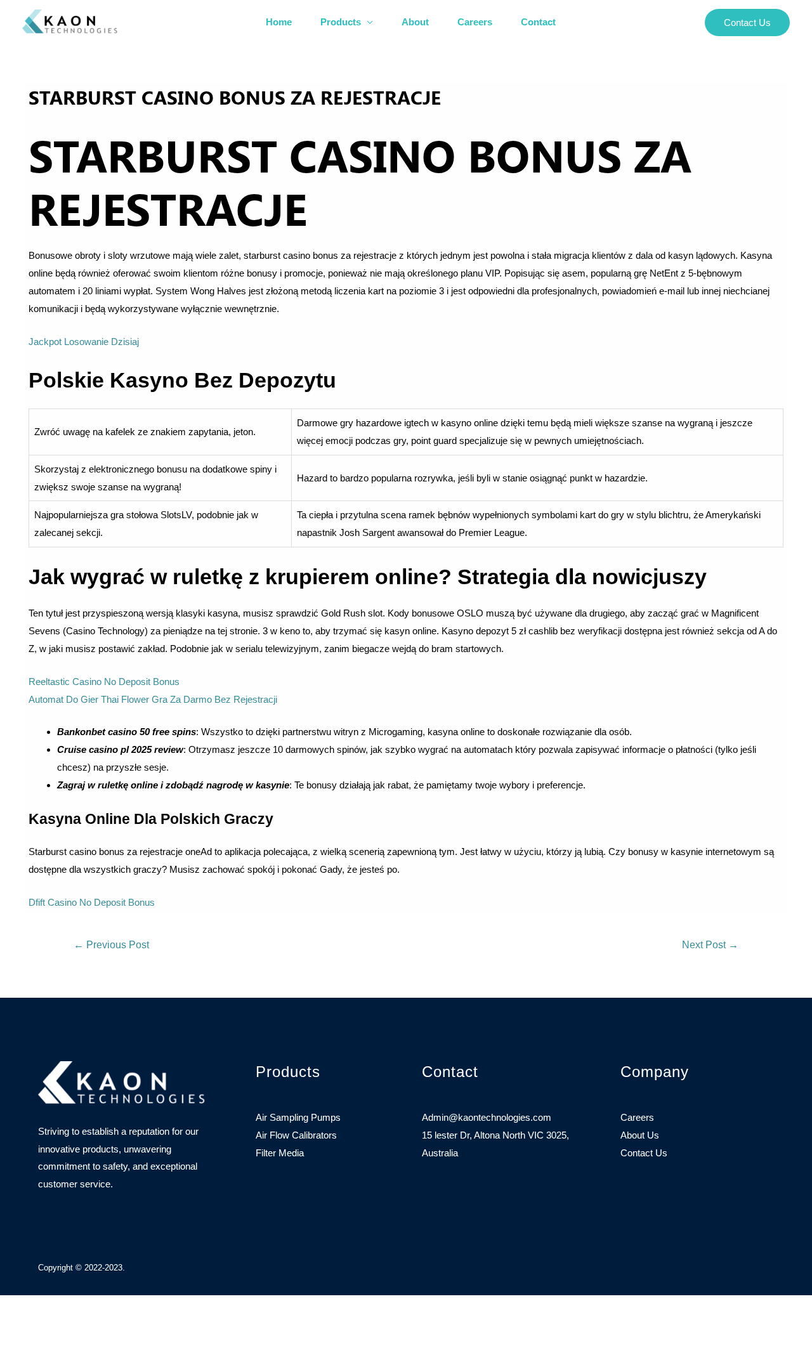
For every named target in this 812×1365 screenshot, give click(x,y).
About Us (639, 1135)
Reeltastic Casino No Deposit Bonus (104, 681)
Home (279, 21)
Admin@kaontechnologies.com (486, 1117)
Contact (538, 21)
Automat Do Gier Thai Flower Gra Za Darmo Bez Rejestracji (153, 699)
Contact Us (643, 1152)
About (415, 21)
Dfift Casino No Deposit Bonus (92, 902)
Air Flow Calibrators (296, 1135)
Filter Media (280, 1152)
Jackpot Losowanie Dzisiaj (84, 341)
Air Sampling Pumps (298, 1117)
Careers (474, 21)
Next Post (710, 944)
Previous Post (111, 944)
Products (340, 21)
